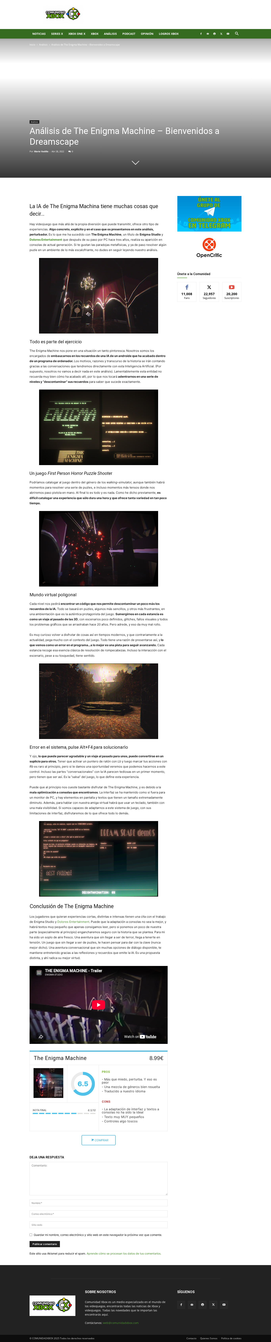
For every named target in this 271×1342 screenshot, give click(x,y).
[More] (94, 191)
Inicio (32, 44)
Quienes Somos (208, 1338)
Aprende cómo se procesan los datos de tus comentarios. (124, 1253)
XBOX (94, 34)
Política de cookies (231, 1338)
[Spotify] (214, 34)
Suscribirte (232, 285)
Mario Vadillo (41, 151)
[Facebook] (201, 34)
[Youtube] (228, 34)
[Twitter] (221, 34)
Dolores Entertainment (46, 239)
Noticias (39, 34)
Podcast (128, 34)
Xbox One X (76, 34)
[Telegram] (85, 191)
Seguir (209, 285)
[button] (236, 34)
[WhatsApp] (76, 191)
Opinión (147, 34)
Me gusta (187, 285)
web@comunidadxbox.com (121, 1323)
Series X (57, 34)
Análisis (110, 34)
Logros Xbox (169, 34)
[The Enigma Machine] (48, 1084)
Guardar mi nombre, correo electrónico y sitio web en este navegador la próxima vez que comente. (98, 1234)
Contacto (191, 1338)
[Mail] (208, 34)
